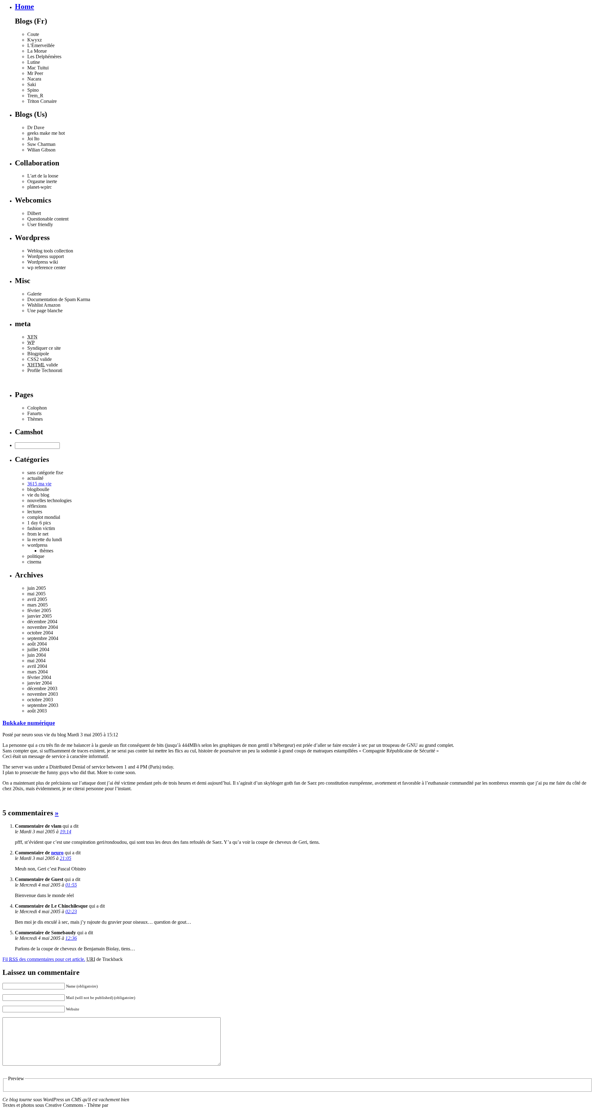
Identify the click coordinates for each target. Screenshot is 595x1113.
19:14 (65, 831)
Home (24, 6)
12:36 (71, 938)
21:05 (65, 858)
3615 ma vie (39, 483)
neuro (57, 852)
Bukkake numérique (28, 723)
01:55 (71, 884)
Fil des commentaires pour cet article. (43, 959)
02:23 (71, 911)
